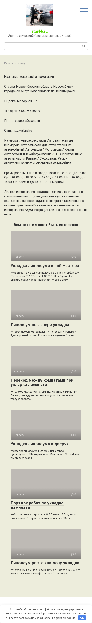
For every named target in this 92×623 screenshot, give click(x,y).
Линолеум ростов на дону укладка (45, 562)
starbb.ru (40, 31)
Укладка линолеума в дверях (40, 443)
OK (82, 617)
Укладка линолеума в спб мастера (45, 265)
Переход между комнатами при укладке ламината (42, 382)
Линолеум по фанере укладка (40, 324)
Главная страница (15, 63)
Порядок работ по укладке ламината (37, 505)
